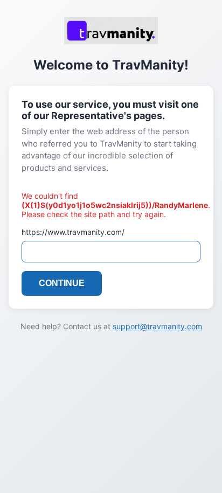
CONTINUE (62, 283)
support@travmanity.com (157, 326)
